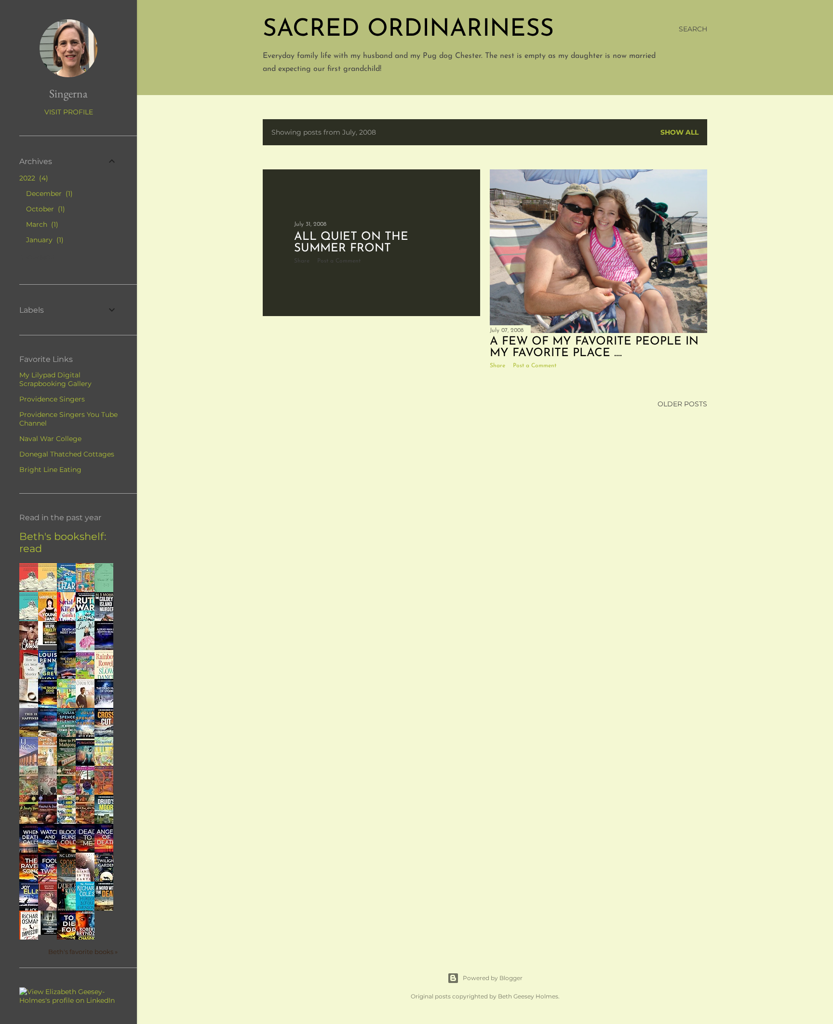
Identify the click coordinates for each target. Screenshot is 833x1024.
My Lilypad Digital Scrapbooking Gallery (55, 379)
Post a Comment (339, 261)
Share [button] (301, 261)
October (44, 209)
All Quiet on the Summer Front (351, 242)
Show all (679, 132)
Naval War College (50, 438)
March (41, 224)
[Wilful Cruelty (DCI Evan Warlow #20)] (50, 642)
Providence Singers (52, 399)
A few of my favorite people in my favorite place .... (594, 347)
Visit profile (68, 112)
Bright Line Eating (50, 469)
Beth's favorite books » (83, 951)
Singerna (68, 93)
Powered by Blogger (493, 978)
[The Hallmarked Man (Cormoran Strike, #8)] (50, 932)
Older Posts (682, 404)
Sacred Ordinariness (408, 29)
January (43, 239)
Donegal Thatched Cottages (66, 454)
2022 (32, 178)
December (48, 193)
